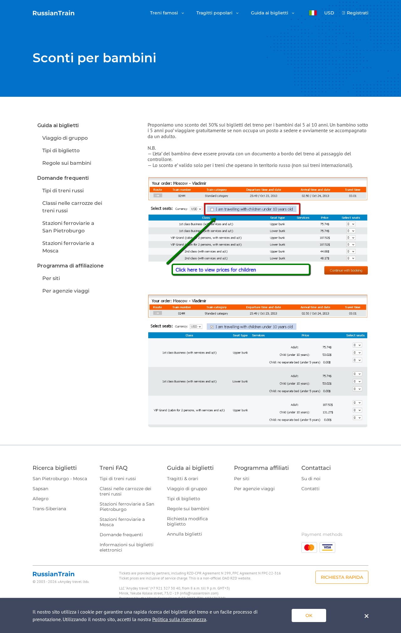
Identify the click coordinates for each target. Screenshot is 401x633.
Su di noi (310, 478)
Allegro (41, 498)
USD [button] (329, 13)
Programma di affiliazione (70, 266)
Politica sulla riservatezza (179, 619)
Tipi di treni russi (63, 191)
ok (308, 615)
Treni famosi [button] (164, 13)
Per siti (51, 278)
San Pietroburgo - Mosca (60, 478)
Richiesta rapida (342, 577)
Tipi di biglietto (61, 150)
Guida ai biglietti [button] (270, 13)
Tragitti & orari (182, 478)
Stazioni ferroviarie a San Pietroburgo (127, 506)
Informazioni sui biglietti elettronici (127, 547)
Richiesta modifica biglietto (187, 521)
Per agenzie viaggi (65, 291)
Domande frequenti (63, 178)
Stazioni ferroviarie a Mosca (122, 521)
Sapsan (40, 488)
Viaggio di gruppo (65, 138)
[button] (313, 12)
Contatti (310, 488)
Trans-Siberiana (49, 508)
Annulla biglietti (184, 534)
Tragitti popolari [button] (215, 13)
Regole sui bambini (66, 163)
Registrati (357, 13)
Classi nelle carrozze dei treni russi (125, 491)
